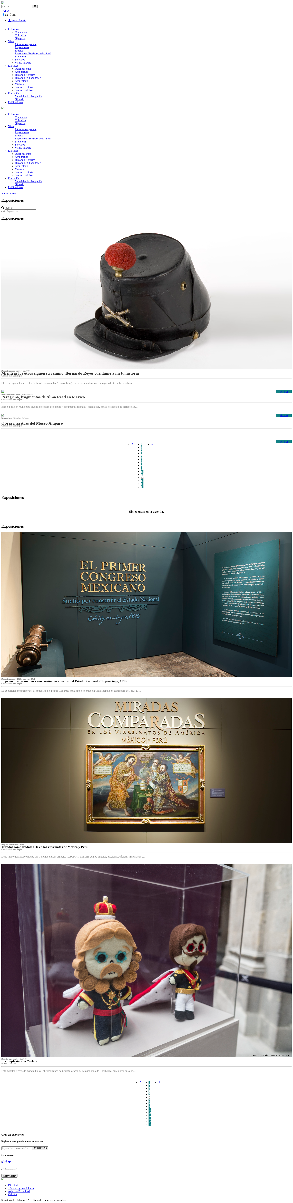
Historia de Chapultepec (28, 77)
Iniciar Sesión (18, 20)
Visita (11, 41)
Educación (13, 93)
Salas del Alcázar (24, 90)
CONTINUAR (40, 1148)
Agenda (19, 50)
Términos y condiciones (21, 1188)
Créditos (12, 1194)
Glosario (19, 99)
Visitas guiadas (23, 62)
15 (142, 486)
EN (14, 14)
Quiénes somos (23, 68)
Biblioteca (20, 56)
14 (142, 483)
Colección (13, 29)
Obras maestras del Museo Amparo (32, 423)
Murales (19, 84)
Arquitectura (21, 71)
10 (142, 471)
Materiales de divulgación (28, 96)
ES (6, 14)
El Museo (13, 65)
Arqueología (21, 80)
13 (142, 480)
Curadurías (21, 32)
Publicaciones (15, 102)
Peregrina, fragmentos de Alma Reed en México (43, 397)
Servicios (20, 59)
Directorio (13, 1185)
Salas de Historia (24, 87)
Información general (25, 44)
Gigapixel (20, 38)
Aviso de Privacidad (19, 1191)
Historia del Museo (25, 74)
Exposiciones (22, 47)
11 (142, 474)
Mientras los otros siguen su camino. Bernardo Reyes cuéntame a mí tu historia (70, 373)
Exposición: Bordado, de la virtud (33, 53)
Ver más (284, 391)
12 (142, 477)
